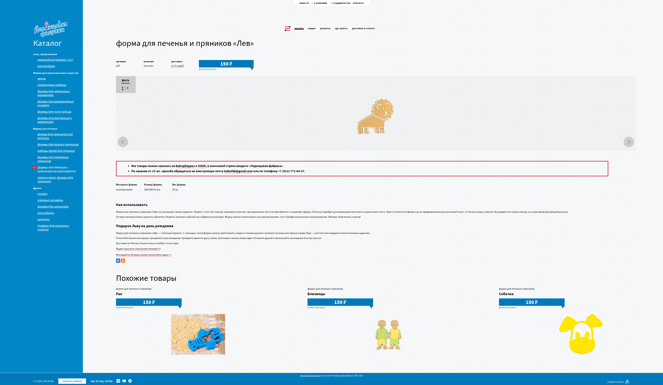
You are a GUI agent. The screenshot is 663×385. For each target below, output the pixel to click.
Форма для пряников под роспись (55, 136)
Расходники (45, 213)
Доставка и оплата (363, 28)
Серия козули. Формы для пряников (55, 179)
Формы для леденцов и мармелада (53, 93)
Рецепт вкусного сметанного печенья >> (138, 248)
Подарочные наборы (51, 85)
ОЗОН (202, 166)
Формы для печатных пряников (53, 159)
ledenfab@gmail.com (238, 171)
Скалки (42, 194)
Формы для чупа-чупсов (54, 112)
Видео (312, 28)
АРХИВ (41, 79)
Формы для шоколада (53, 207)
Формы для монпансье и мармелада (54, 120)
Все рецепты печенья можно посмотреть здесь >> (143, 254)
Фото (125, 80)
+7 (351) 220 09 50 (43, 381)
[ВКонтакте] (118, 261)
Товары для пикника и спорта (53, 227)
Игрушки (43, 219)
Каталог (299, 28)
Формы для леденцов (309, 375)
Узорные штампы (50, 200)
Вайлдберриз (185, 166)
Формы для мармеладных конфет (55, 103)
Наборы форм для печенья (56, 151)
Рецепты (325, 28)
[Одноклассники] (123, 261)
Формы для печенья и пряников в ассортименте (56, 169)
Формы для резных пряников (57, 144)
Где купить (341, 28)
